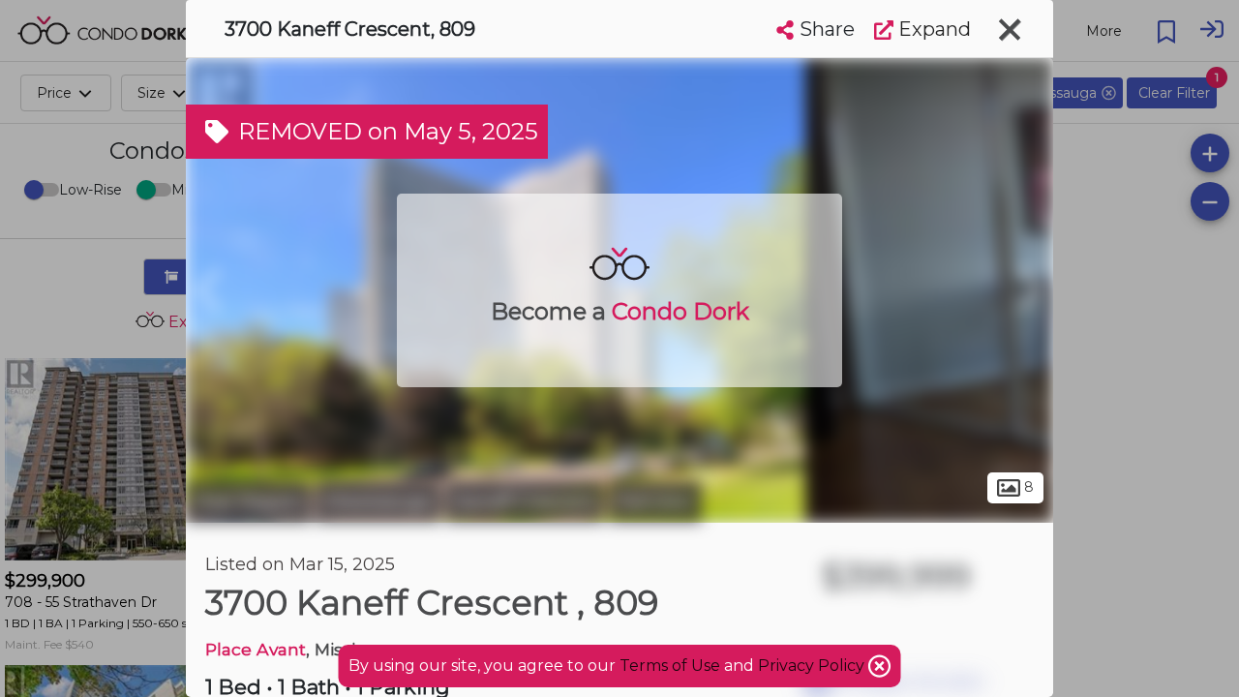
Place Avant (255, 649)
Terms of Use (670, 665)
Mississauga (378, 501)
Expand (932, 29)
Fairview (655, 501)
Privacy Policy (813, 665)
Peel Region (248, 501)
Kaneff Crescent (524, 501)
